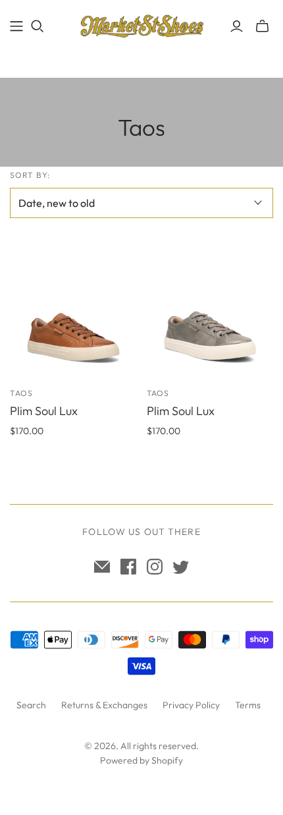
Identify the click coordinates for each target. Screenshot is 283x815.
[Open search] (37, 26)
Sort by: (30, 175)
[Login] (237, 26)
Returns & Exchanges (104, 705)
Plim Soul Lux (44, 410)
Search (31, 705)
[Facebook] (128, 567)
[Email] (102, 567)
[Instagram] (155, 567)
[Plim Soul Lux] (73, 314)
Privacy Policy (191, 705)
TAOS (21, 393)
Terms (248, 705)
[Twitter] (181, 567)
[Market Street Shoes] (141, 23)
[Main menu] (16, 26)
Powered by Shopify (141, 760)
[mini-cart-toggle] (262, 26)
